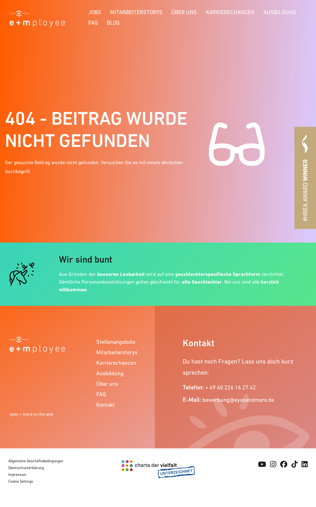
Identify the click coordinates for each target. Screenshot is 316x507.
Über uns (184, 12)
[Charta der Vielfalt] (158, 474)
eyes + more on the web (31, 414)
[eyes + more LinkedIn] (304, 464)
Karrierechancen (230, 12)
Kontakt (105, 404)
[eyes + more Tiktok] (294, 464)
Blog (113, 22)
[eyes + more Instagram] (273, 464)
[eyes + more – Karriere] (37, 18)
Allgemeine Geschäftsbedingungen (35, 461)
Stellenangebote (115, 342)
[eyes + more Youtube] (262, 464)
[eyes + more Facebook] (283, 464)
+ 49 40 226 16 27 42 (230, 387)
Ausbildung (279, 12)
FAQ (93, 22)
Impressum (17, 474)
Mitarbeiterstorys (136, 12)
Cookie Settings (20, 481)
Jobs (94, 12)
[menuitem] (95, 11)
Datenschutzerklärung (26, 468)
